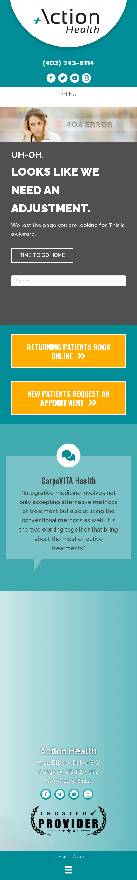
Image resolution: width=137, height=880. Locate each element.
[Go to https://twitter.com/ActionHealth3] (63, 79)
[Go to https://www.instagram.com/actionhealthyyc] (86, 79)
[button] (42, 255)
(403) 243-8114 (68, 63)
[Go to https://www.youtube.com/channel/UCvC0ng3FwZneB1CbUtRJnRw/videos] (74, 79)
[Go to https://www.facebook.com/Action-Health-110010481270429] (51, 79)
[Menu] (68, 869)
